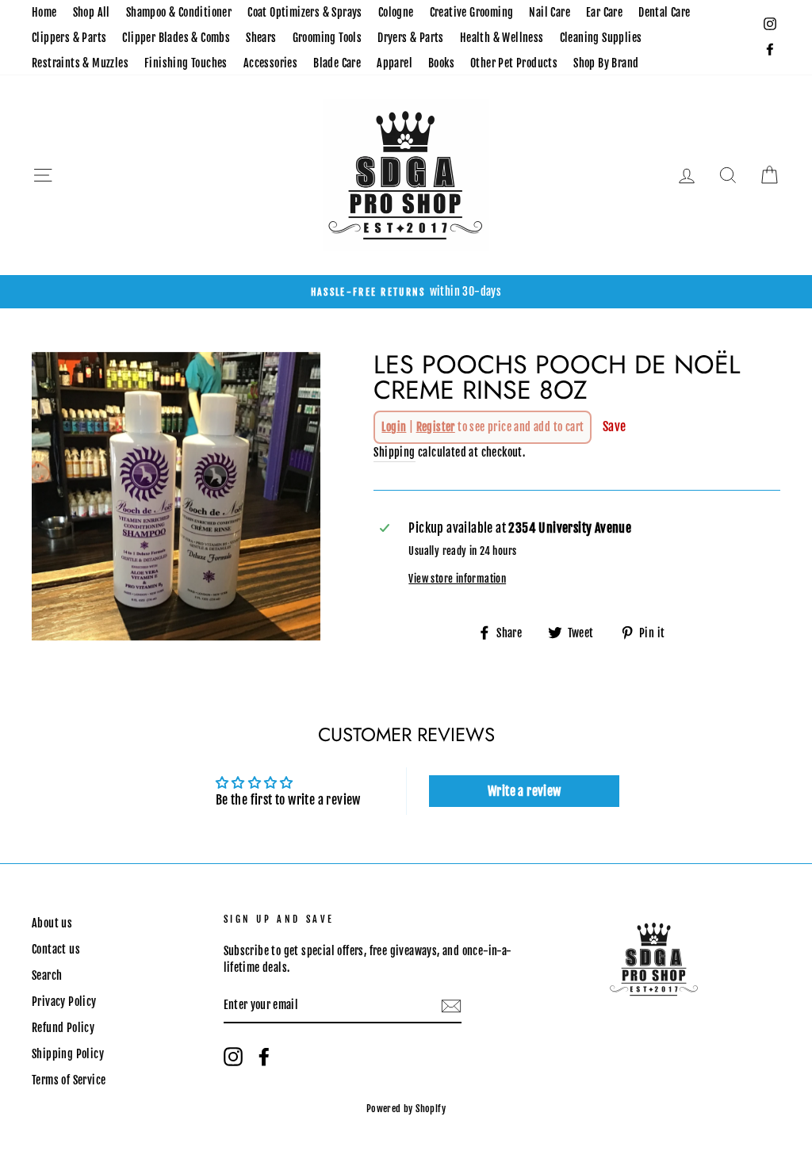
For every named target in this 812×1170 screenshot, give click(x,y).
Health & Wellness (502, 37)
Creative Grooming (472, 12)
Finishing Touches (186, 63)
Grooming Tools (327, 37)
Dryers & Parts (410, 37)
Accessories (270, 63)
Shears (261, 37)
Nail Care (549, 12)
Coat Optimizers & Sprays (304, 12)
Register (435, 427)
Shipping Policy (68, 1054)
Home (44, 12)
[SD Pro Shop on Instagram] (233, 1056)
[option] (406, 291)
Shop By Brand (605, 63)
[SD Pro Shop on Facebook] (264, 1056)
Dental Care (664, 12)
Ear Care (604, 12)
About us (52, 923)
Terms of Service (68, 1080)
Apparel (394, 63)
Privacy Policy (64, 1001)
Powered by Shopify (406, 1109)
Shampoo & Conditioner (179, 12)
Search (47, 975)
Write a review (524, 791)
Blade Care (337, 63)
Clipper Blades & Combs (176, 37)
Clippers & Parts (69, 37)
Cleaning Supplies (601, 37)
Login (393, 427)
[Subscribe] (451, 1006)
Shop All (91, 12)
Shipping (394, 452)
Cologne (396, 12)
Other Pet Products (513, 63)
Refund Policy (63, 1027)
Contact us (56, 949)
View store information (457, 578)
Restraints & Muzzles (80, 63)
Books (441, 63)
